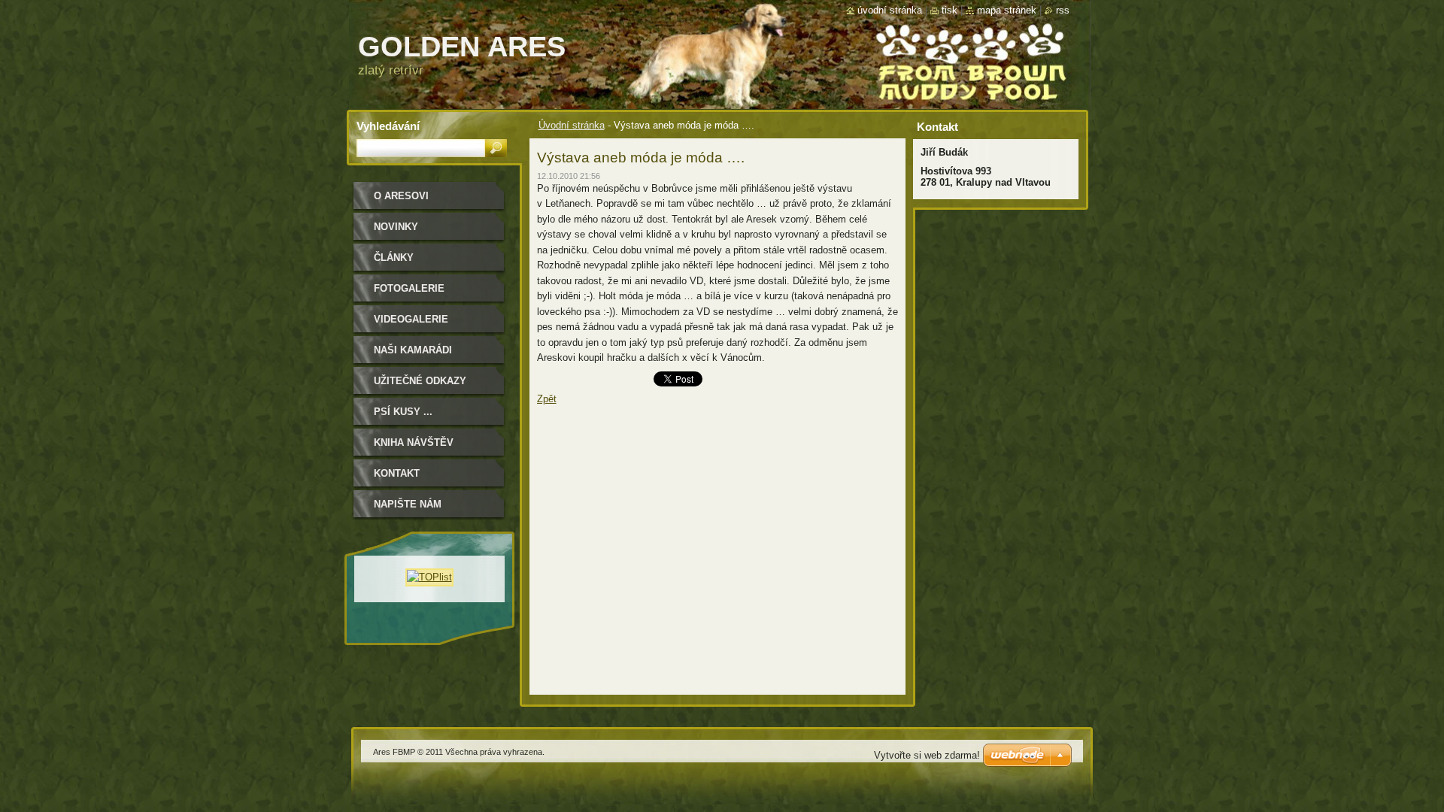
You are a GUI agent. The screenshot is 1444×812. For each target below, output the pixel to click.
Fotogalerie (409, 288)
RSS (1062, 10)
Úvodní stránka (571, 125)
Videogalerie (411, 319)
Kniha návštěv (414, 442)
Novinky (396, 226)
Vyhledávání (388, 126)
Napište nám (407, 504)
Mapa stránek (1006, 10)
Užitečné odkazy (420, 380)
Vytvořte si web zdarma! (927, 755)
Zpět (547, 398)
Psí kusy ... (403, 411)
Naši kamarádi (413, 350)
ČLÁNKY (394, 257)
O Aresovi (401, 195)
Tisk (949, 10)
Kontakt (397, 473)
